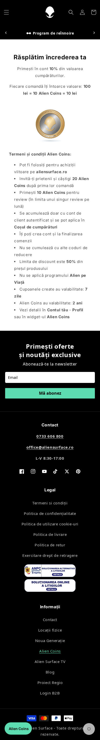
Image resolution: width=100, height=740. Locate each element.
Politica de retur (50, 544)
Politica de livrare (50, 534)
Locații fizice (50, 630)
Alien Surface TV (50, 661)
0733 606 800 (49, 436)
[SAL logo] (50, 571)
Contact (50, 619)
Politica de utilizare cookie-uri (50, 523)
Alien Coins (50, 651)
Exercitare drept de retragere (49, 555)
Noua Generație (50, 640)
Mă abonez (50, 393)
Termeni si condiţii (49, 502)
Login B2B (50, 692)
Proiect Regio (50, 682)
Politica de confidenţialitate (50, 513)
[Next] (94, 33)
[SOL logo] (50, 586)
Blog (50, 672)
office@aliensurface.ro (49, 447)
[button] (6, 12)
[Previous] (6, 33)
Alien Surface (40, 728)
